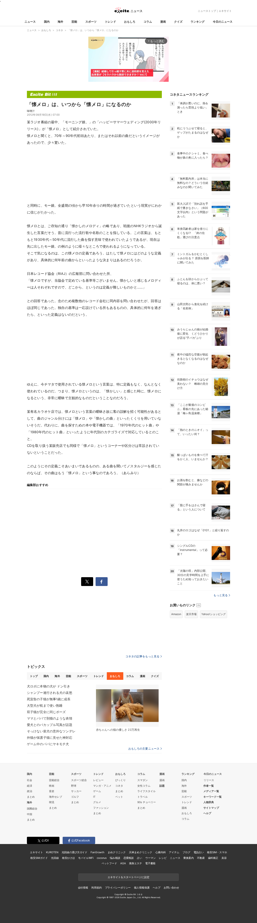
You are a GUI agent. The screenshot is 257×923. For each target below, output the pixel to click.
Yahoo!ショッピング (213, 614)
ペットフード (109, 863)
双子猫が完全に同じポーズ (46, 712)
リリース (209, 780)
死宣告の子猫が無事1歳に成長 (48, 699)
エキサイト (225, 10)
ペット (119, 796)
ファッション (101, 807)
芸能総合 (54, 780)
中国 (29, 814)
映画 (51, 785)
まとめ (31, 796)
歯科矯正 (213, 857)
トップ (34, 676)
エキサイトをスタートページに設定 (128, 877)
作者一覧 (208, 785)
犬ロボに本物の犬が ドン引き (48, 686)
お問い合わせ (171, 887)
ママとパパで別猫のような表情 (49, 718)
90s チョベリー (146, 802)
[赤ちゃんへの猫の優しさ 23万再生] (127, 706)
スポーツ (91, 21)
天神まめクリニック (140, 852)
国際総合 (32, 808)
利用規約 (96, 887)
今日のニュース (223, 21)
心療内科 (160, 852)
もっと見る (220, 595)
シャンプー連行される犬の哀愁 (49, 693)
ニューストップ (207, 10)
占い (139, 857)
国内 (47, 21)
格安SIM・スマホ (217, 852)
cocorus (102, 857)
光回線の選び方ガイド (75, 852)
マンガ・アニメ (102, 785)
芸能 (74, 21)
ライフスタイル (146, 791)
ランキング (198, 21)
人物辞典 (208, 802)
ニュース (30, 21)
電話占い (199, 852)
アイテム (174, 852)
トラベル (142, 796)
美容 (224, 857)
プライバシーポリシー (118, 887)
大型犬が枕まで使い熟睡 (44, 705)
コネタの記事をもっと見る (142, 656)
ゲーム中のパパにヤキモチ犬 (48, 744)
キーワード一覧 (212, 796)
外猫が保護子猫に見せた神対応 (49, 738)
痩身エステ (135, 863)
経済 (29, 785)
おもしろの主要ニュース (143, 748)
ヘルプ (207, 813)
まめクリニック (117, 852)
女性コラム (143, 785)
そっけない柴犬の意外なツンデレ (51, 731)
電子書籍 (150, 863)
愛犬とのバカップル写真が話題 (49, 725)
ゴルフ (75, 796)
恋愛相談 (128, 857)
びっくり (120, 780)
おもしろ (129, 21)
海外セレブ (55, 796)
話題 (162, 785)
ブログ (186, 852)
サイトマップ (211, 807)
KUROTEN (52, 852)
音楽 (51, 791)
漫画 (163, 21)
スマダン (142, 780)
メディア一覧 (211, 791)
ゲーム (97, 791)
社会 (29, 780)
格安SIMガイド (39, 857)
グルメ (97, 802)
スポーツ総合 (79, 780)
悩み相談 (115, 857)
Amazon (176, 614)
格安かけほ (68, 857)
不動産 (201, 857)
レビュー (98, 780)
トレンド (110, 21)
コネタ (119, 785)
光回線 (55, 857)
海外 (60, 21)
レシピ (163, 857)
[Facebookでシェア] (101, 581)
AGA (123, 863)
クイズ (178, 21)
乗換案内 (188, 857)
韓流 (51, 802)
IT (94, 796)
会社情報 (83, 887)
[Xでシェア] (87, 581)
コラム (148, 21)
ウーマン (150, 857)
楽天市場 (191, 614)
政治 (29, 791)
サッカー (76, 791)
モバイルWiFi (86, 857)
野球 (73, 785)
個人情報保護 (141, 887)
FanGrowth (97, 852)
